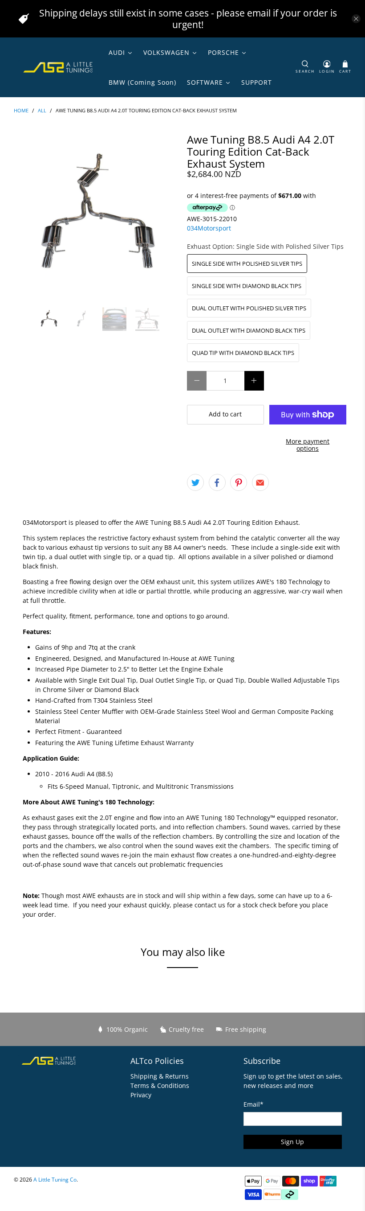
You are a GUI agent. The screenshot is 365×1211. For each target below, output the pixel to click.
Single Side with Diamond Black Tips (246, 286)
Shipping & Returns (159, 1076)
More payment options (307, 445)
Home (21, 110)
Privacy (140, 1095)
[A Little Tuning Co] (58, 67)
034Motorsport (209, 228)
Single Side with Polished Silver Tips (247, 264)
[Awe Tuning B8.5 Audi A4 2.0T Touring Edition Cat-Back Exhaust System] (96, 215)
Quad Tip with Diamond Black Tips (243, 353)
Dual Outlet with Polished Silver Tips (249, 308)
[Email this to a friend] (260, 482)
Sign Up (292, 1141)
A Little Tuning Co (55, 1179)
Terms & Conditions (159, 1085)
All (42, 110)
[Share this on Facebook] (217, 482)
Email (253, 1104)
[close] (356, 18)
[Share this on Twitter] (195, 482)
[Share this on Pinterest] (238, 482)
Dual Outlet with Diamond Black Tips (248, 330)
